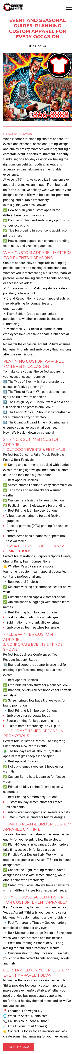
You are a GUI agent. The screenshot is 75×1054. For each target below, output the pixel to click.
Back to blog (18, 1046)
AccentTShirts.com (34, 1016)
